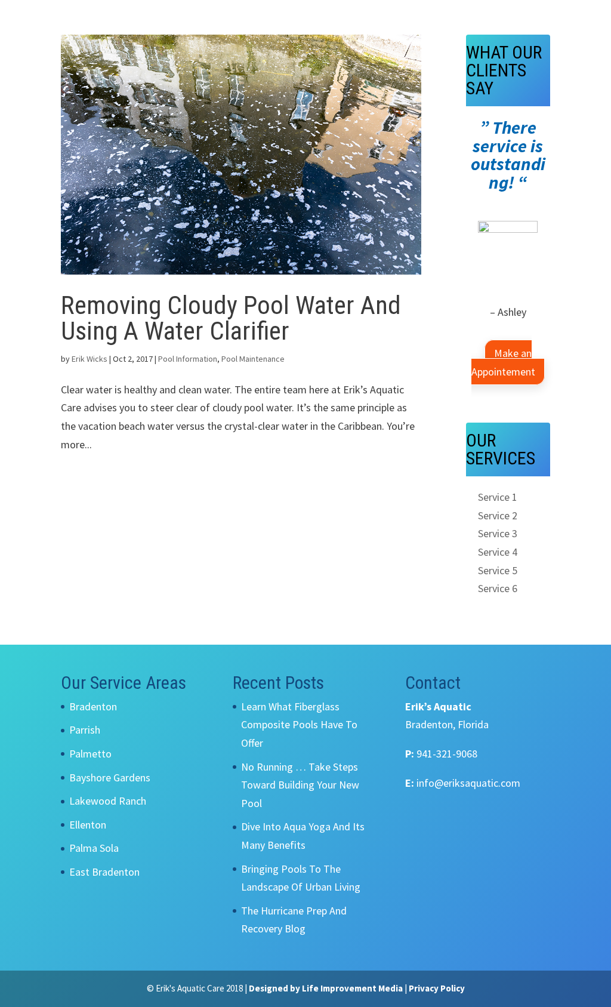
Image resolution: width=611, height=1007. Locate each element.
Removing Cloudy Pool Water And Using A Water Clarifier (231, 318)
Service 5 (497, 570)
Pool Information (187, 358)
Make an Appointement (503, 362)
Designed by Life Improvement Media (326, 988)
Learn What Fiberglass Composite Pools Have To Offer (299, 725)
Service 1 (497, 497)
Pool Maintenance (253, 358)
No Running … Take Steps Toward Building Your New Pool (300, 785)
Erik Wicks (89, 358)
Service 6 (497, 588)
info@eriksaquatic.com (468, 783)
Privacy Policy (437, 988)
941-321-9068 (446, 753)
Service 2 (497, 515)
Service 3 (497, 533)
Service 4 (497, 552)
